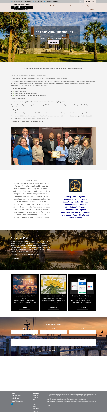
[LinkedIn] (81, 1)
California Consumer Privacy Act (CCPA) (84, 401)
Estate (34, 399)
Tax (33, 402)
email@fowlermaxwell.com (52, 1)
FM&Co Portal (91, 1)
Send (53, 351)
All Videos (35, 410)
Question (53, 338)
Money (34, 404)
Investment (35, 397)
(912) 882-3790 (38, 1)
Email (53, 328)
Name (24, 328)
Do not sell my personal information (74, 402)
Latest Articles (36, 408)
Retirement (35, 395)
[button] (41, 5)
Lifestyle (34, 406)
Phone (82, 328)
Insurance (35, 401)
